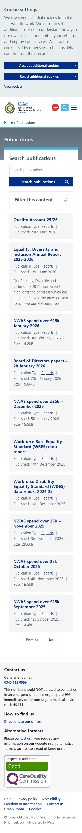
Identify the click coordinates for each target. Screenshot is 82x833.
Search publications (32, 158)
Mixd (50, 822)
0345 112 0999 (15, 682)
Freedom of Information (23, 804)
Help (8, 799)
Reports (47, 226)
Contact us (55, 804)
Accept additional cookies (39, 65)
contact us (22, 738)
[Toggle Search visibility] (65, 107)
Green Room (14, 809)
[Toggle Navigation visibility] (74, 107)
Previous (32, 639)
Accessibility (51, 799)
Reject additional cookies (39, 76)
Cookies (35, 809)
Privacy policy (27, 799)
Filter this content (34, 200)
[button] (55, 107)
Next (51, 639)
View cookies (13, 86)
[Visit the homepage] (22, 107)
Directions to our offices (22, 721)
